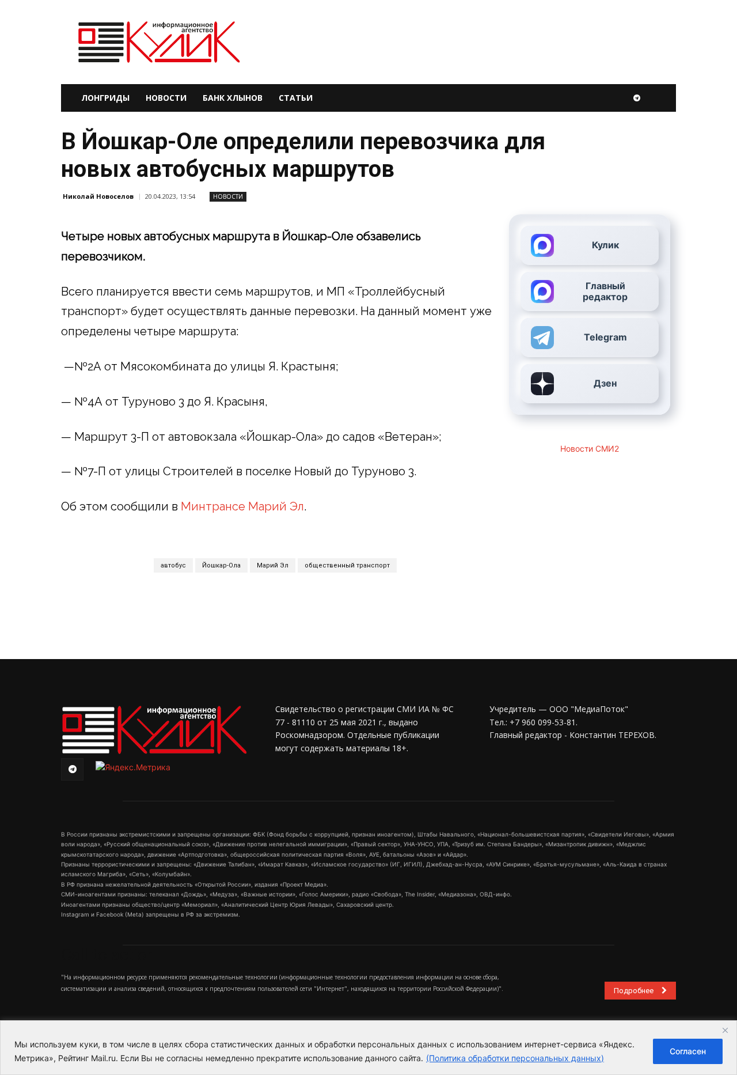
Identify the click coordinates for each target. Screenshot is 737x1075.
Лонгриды (105, 97)
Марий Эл (272, 565)
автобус (173, 565)
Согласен (688, 1051)
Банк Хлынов (233, 97)
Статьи (296, 97)
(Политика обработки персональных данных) (515, 1058)
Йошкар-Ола (221, 565)
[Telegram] (636, 98)
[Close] (725, 1030)
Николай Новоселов (98, 196)
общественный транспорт (347, 565)
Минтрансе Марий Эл (242, 506)
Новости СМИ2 (589, 448)
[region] (368, 1047)
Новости (166, 97)
